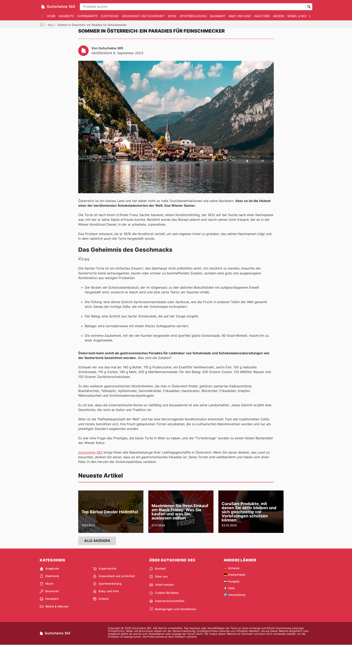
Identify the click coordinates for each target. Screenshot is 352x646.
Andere (278, 16)
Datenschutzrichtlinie (169, 601)
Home (51, 16)
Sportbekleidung (193, 16)
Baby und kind (240, 16)
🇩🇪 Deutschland (234, 574)
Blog (50, 25)
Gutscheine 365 (90, 452)
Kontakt (160, 568)
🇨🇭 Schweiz (232, 568)
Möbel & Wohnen (300, 16)
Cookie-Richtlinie (166, 592)
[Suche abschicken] (309, 6)
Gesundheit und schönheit (143, 16)
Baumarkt (218, 16)
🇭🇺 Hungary (232, 581)
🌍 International (234, 594)
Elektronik (110, 16)
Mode (172, 16)
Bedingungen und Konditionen (175, 609)
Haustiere (262, 16)
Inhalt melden (164, 584)
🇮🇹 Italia (229, 588)
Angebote (66, 16)
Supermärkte (87, 16)
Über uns (161, 576)
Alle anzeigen (97, 541)
